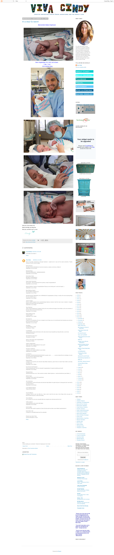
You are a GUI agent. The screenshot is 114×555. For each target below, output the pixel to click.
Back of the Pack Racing (82, 505)
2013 (78, 313)
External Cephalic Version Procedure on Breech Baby (83, 345)
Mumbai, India (80, 421)
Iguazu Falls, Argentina (81, 413)
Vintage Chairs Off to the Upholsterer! (83, 342)
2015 (78, 309)
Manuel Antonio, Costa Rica (82, 418)
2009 (78, 384)
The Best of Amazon (81, 486)
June (79, 370)
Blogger (59, 551)
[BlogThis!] (43, 240)
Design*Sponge (80, 488)
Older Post (70, 446)
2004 (78, 393)
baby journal (30, 242)
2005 (78, 391)
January (80, 380)
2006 (78, 389)
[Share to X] (44, 240)
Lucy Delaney (29, 251)
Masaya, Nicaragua (81, 419)
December (80, 318)
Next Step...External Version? (84, 361)
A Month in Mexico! (81, 400)
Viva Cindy (28, 260)
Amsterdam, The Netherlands (83, 402)
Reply (27, 255)
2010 (78, 382)
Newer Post (25, 446)
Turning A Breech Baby (83, 363)
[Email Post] (38, 240)
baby (27, 242)
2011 (78, 316)
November (80, 320)
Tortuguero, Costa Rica (81, 427)
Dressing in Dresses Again (82, 478)
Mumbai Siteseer (80, 438)
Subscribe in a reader (80, 462)
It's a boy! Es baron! (30, 22)
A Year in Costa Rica (81, 435)
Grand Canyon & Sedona (82, 411)
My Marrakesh (80, 501)
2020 (78, 300)
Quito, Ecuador (80, 424)
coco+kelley (80, 481)
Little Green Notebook (82, 485)
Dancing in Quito (80, 437)
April (79, 374)
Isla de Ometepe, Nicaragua (83, 415)
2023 (78, 295)
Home (47, 446)
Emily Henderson (81, 468)
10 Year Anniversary (81, 433)
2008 (78, 385)
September (80, 323)
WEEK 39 (80, 339)
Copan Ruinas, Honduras (82, 407)
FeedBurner (85, 459)
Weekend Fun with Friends (83, 356)
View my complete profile (81, 67)
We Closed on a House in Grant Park (83, 328)
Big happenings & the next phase (83, 499)
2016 (78, 307)
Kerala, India (79, 416)
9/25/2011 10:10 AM (37, 260)
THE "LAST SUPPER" (82, 334)
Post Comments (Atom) (33, 448)
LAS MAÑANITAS (81, 351)
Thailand (78, 399)
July (79, 369)
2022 (78, 297)
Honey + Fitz (80, 498)
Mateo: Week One (81, 325)
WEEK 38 (80, 359)
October (80, 322)
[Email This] (41, 240)
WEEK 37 (80, 365)
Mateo (34, 242)
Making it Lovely (80, 477)
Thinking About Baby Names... (82, 354)
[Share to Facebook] (46, 240)
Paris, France (79, 422)
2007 (78, 387)
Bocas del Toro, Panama (82, 404)
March (79, 376)
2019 (78, 302)
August (79, 367)
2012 (78, 315)
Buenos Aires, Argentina (82, 405)
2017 (78, 306)
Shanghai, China (80, 426)
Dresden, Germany (81, 408)
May (79, 372)
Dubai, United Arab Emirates (83, 410)
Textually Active (80, 508)
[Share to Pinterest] (47, 240)
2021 (78, 298)
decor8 (78, 493)
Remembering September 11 (84, 357)
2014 (78, 311)
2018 (78, 304)
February (80, 378)
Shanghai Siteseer (81, 440)
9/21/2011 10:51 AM (36, 251)
